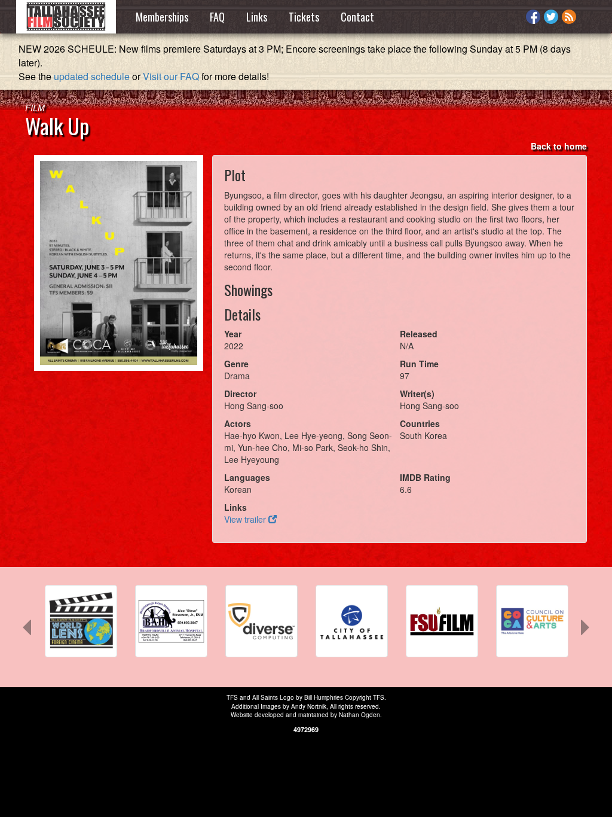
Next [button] (579, 625)
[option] (81, 627)
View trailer (246, 519)
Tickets (304, 17)
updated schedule (92, 76)
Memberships (162, 17)
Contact (357, 17)
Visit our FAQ (171, 76)
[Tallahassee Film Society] (66, 16)
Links (256, 17)
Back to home (559, 146)
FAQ (217, 17)
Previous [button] (21, 625)
